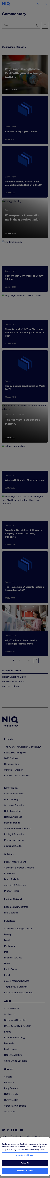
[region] (25, 1156)
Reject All (25, 1163)
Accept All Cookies (25, 1171)
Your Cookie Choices (25, 1155)
